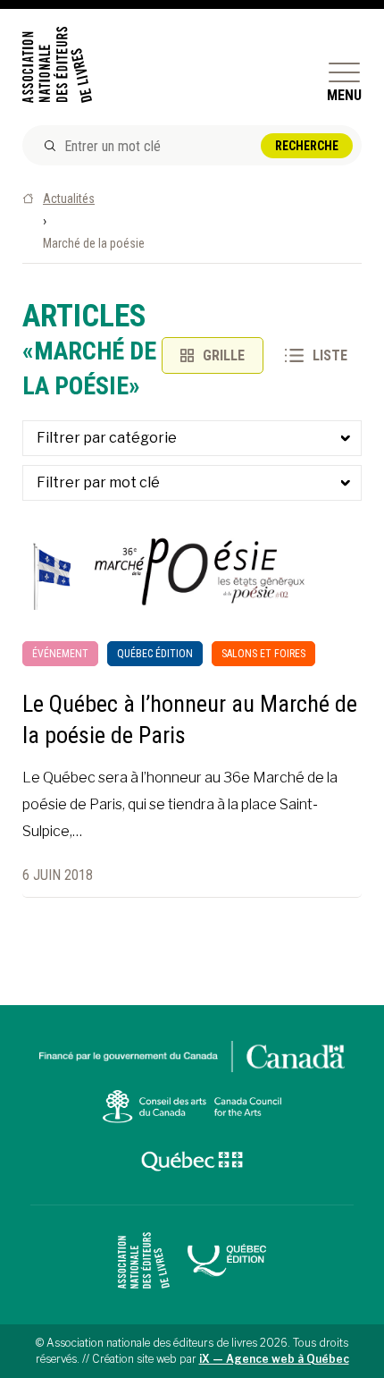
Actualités (69, 198)
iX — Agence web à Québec (274, 1358)
